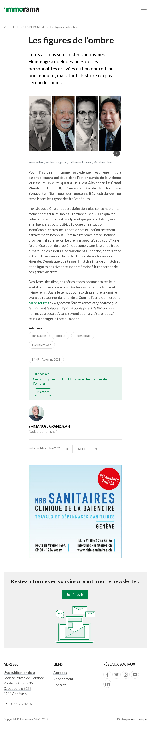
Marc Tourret (39, 303)
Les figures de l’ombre (28, 27)
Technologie (82, 335)
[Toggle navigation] (144, 9)
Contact (59, 685)
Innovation (39, 335)
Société (60, 335)
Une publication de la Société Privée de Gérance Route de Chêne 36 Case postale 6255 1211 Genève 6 (24, 683)
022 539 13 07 (21, 704)
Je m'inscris (75, 594)
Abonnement (63, 679)
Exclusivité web (41, 345)
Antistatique (139, 719)
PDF (83, 449)
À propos (60, 672)
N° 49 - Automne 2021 (46, 359)
